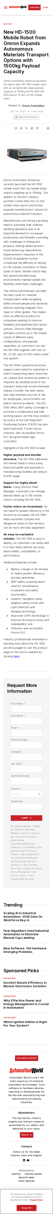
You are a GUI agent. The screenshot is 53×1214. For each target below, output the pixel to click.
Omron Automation (33, 105)
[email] (37, 128)
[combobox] (26, 793)
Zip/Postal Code (20, 775)
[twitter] (26, 128)
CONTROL (16, 1174)
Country (16, 788)
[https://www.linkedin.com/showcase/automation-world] (24, 1160)
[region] (26, 1201)
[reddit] (31, 128)
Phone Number (19, 739)
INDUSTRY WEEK (26, 1177)
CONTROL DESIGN (33, 1174)
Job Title (17, 763)
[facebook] (15, 128)
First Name (18, 703)
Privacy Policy (36, 1200)
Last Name (18, 715)
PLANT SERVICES (26, 1181)
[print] (48, 128)
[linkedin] (21, 128)
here (16, 656)
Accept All (26, 1208)
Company (16, 751)
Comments (17, 801)
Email (15, 727)
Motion (8, 24)
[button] (6, 7)
